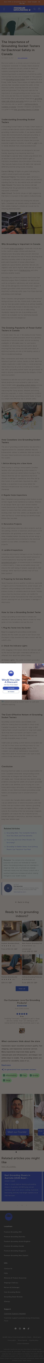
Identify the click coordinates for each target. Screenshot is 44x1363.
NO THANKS (11, 691)
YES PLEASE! (11, 688)
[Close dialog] (43, 664)
